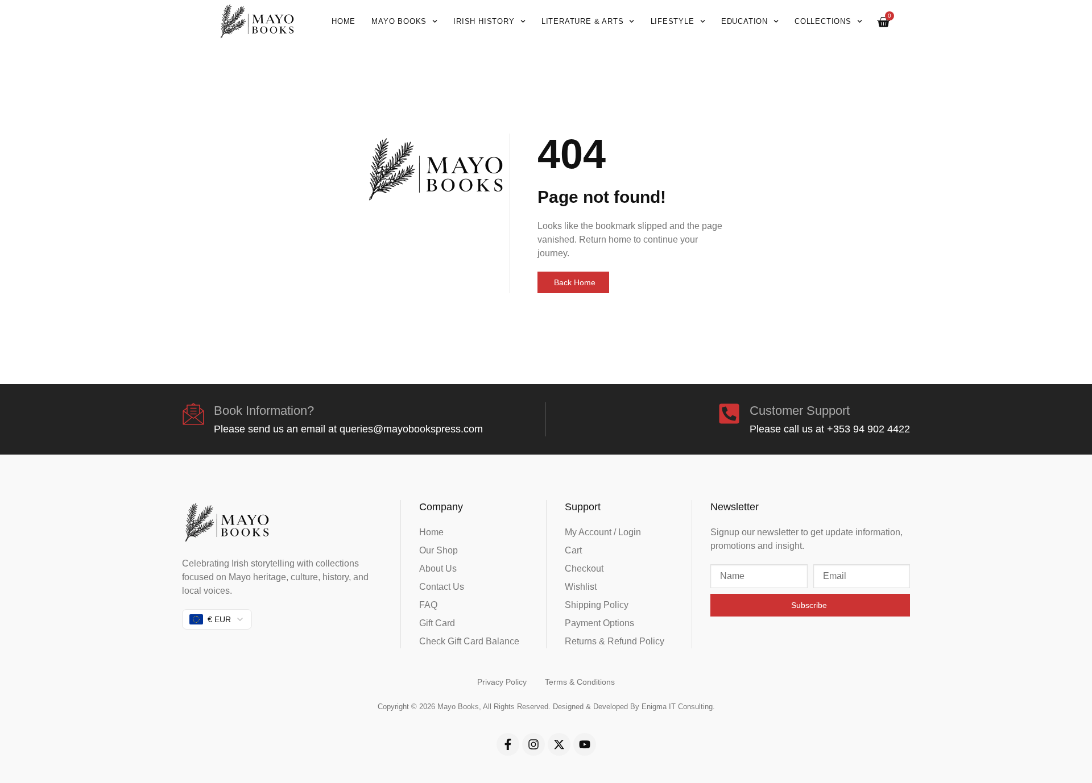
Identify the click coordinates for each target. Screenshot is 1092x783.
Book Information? (264, 410)
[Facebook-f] (508, 744)
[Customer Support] (729, 413)
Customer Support (800, 410)
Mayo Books (399, 21)
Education (744, 21)
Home (343, 21)
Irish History (483, 21)
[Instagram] (533, 744)
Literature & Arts (582, 21)
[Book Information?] (193, 413)
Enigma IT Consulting (677, 706)
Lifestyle (672, 21)
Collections (823, 21)
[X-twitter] (559, 744)
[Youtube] (584, 744)
